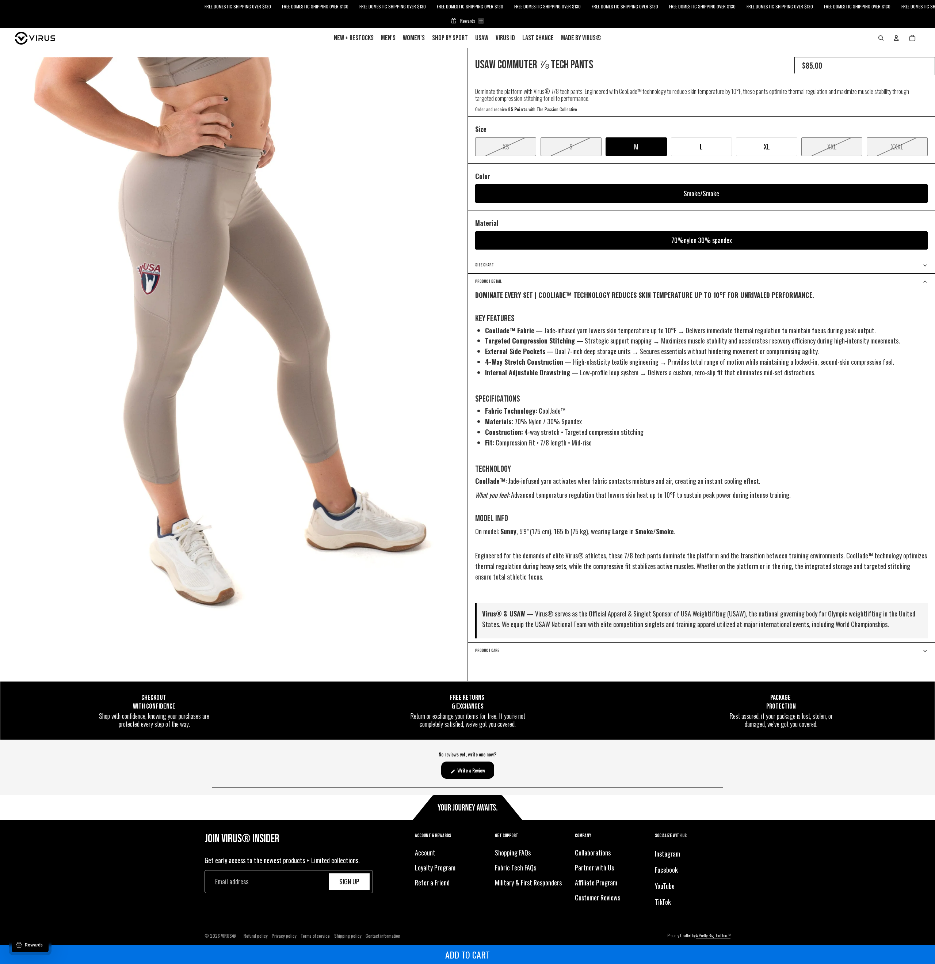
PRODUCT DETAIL (488, 281)
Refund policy (256, 936)
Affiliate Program (596, 882)
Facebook (666, 869)
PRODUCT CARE (487, 650)
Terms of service (315, 936)
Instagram (667, 854)
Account (425, 853)
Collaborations (593, 853)
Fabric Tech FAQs (515, 867)
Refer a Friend (432, 882)
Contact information (383, 936)
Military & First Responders (528, 882)
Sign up (349, 881)
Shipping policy (348, 936)
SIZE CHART (484, 265)
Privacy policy (284, 936)
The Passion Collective (557, 109)
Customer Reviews (597, 897)
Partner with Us (594, 867)
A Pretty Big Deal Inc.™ (713, 935)
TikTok (663, 902)
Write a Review (475, 772)
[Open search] (881, 38)
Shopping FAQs (513, 853)
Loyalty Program (435, 867)
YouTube (665, 886)
